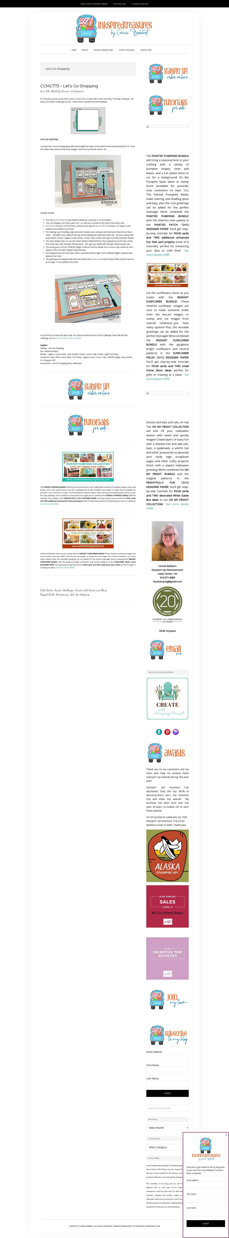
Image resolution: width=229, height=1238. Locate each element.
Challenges (68, 590)
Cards (58, 590)
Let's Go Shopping (79, 594)
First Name (152, 1065)
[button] (157, 48)
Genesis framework (122, 1226)
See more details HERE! (49, 504)
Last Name (152, 1078)
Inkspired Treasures (114, 28)
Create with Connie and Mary (68, 338)
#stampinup (62, 594)
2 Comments (77, 91)
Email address (154, 1051)
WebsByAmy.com (152, 1226)
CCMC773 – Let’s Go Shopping (69, 86)
